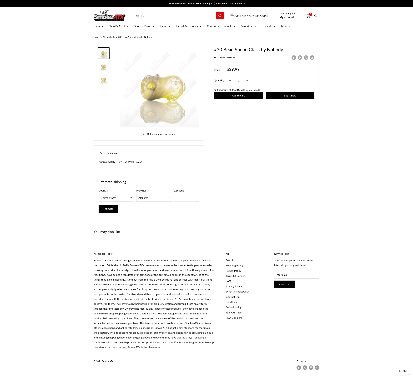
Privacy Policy (234, 286)
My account (286, 17)
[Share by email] (312, 57)
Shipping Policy (234, 265)
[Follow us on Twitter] (305, 367)
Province (141, 190)
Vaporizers (247, 25)
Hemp (163, 25)
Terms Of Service (235, 275)
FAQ (228, 280)
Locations (231, 301)
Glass (97, 25)
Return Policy (233, 270)
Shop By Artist (117, 25)
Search (230, 260)
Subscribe (284, 284)
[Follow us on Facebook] (299, 367)
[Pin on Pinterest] (300, 57)
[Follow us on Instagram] (311, 367)
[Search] (220, 15)
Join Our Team (234, 312)
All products (109, 37)
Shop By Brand (142, 25)
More (284, 25)
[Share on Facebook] (294, 57)
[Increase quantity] (247, 80)
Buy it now (290, 95)
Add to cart (238, 95)
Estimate (108, 208)
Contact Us (232, 296)
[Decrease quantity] (230, 80)
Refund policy (233, 307)
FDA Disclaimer (234, 317)
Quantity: (219, 80)
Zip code (179, 190)
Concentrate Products (219, 25)
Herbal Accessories (187, 25)
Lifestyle (267, 25)
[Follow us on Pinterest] (317, 367)
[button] (264, 90)
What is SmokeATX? (237, 291)
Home (97, 37)
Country (103, 190)
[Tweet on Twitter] (306, 57)
